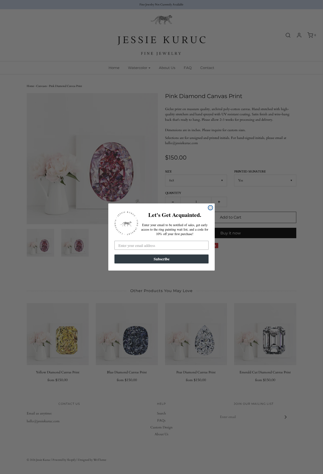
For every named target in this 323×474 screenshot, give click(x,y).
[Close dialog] (210, 207)
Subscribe (162, 259)
